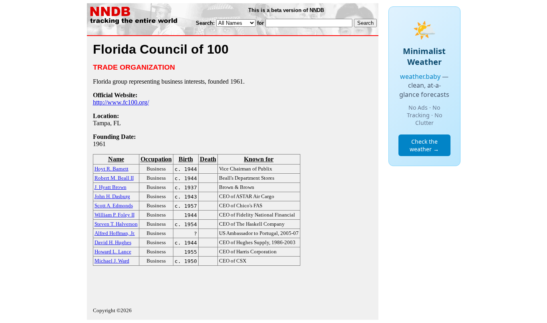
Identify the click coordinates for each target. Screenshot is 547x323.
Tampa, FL (107, 123)
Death (208, 159)
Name (116, 159)
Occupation (156, 159)
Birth (186, 159)
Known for (259, 159)
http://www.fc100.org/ (121, 102)
